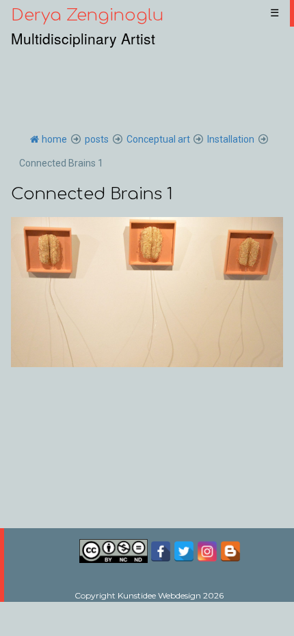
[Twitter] (184, 550)
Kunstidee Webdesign (159, 595)
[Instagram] (207, 550)
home (54, 139)
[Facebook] (162, 550)
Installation (230, 139)
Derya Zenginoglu (87, 15)
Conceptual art (158, 139)
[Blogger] (230, 550)
